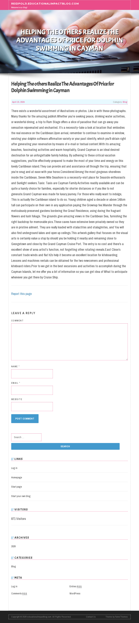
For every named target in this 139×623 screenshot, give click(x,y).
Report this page (21, 293)
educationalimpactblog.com (39, 616)
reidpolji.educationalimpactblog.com (45, 3)
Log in (14, 468)
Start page (16, 486)
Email (15, 382)
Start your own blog (21, 496)
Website (16, 399)
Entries (76, 586)
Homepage (16, 477)
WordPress (75, 593)
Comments (19, 593)
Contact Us (91, 616)
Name (15, 366)
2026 (13, 546)
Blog (125, 102)
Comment (17, 320)
